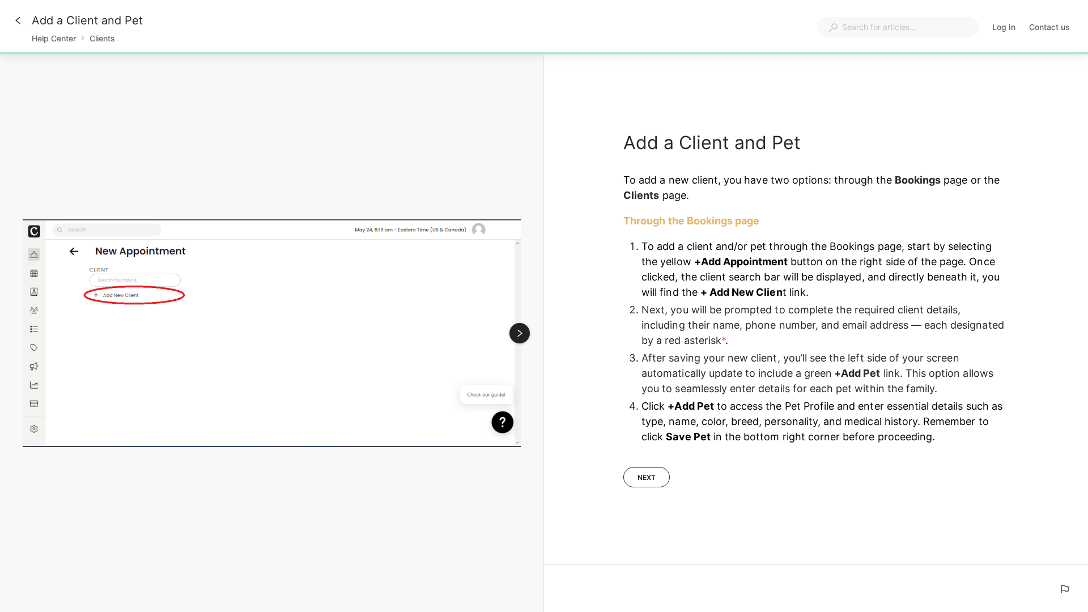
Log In (1003, 28)
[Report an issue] (1064, 589)
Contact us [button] (1049, 27)
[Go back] (18, 20)
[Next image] (519, 333)
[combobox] (898, 27)
